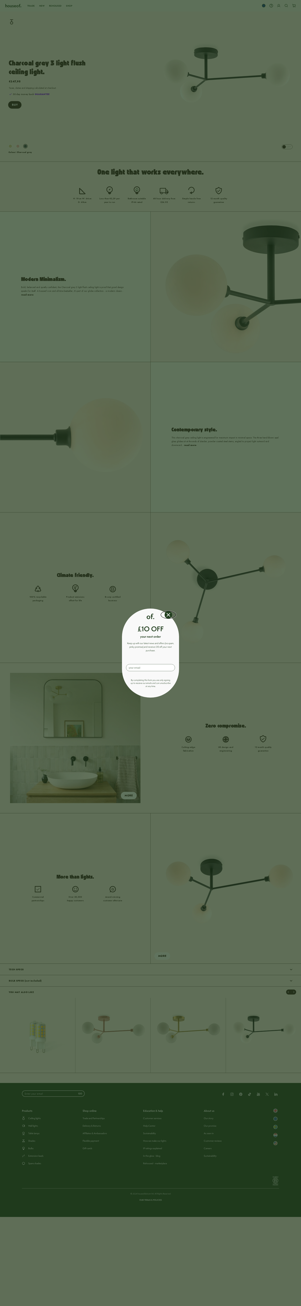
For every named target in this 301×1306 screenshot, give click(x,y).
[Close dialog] (168, 615)
